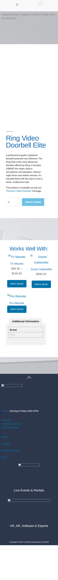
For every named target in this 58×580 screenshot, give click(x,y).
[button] (40, 3)
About (4, 437)
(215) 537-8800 (10, 427)
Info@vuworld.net (11, 423)
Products (37, 14)
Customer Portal (9, 14)
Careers (5, 443)
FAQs (4, 457)
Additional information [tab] (25, 321)
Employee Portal (10, 450)
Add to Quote (33, 202)
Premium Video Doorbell (18, 191)
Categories (25, 14)
